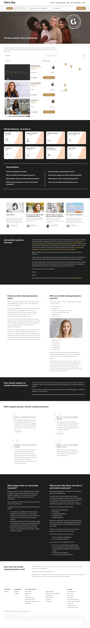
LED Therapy (48, 601)
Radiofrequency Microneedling (32, 601)
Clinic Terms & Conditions (73, 599)
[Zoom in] (84, 55)
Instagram (6, 591)
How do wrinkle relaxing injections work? (61, 172)
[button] (17, 72)
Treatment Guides (60, 3)
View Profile (49, 77)
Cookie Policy (70, 597)
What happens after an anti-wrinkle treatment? (63, 179)
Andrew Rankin (77, 278)
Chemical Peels (49, 595)
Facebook (16, 591)
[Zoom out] (84, 57)
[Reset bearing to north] (84, 59)
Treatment (9, 8)
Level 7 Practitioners (51, 55)
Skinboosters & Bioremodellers (52, 593)
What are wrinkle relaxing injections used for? (20, 175)
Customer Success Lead (72, 607)
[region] (73, 72)
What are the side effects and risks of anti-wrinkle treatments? (22, 183)
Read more (18, 431)
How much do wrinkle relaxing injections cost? (63, 182)
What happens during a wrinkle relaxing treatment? (22, 179)
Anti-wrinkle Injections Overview (16, 172)
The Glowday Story (71, 591)
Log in (84, 3)
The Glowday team (71, 605)
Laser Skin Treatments (30, 599)
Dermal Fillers (28, 593)
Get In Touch (70, 593)
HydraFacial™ (28, 603)
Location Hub (70, 603)
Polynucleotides (49, 597)
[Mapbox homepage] (64, 90)
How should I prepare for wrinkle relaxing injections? (65, 175)
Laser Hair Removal (29, 597)
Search (52, 3)
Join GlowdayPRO (75, 3)
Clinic (23, 8)
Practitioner (17, 8)
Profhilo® (27, 595)
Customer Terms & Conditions (74, 601)
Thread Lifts (48, 599)
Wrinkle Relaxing (49, 591)
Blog (68, 3)
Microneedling (28, 591)
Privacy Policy (70, 595)
